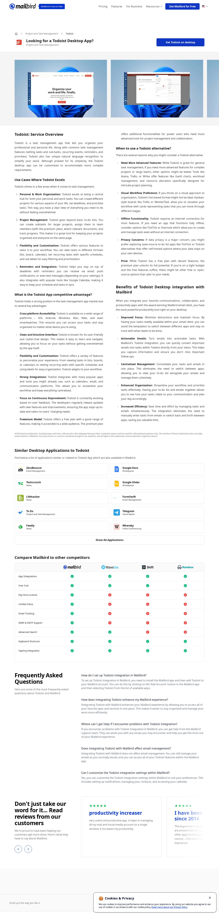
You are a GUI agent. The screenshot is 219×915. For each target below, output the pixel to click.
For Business (134, 6)
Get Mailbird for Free (182, 6)
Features (116, 6)
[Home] (16, 33)
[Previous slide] (18, 849)
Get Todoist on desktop (180, 42)
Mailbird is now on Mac (52, 6)
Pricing (103, 6)
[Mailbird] (22, 6)
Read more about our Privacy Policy (169, 907)
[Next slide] (28, 849)
